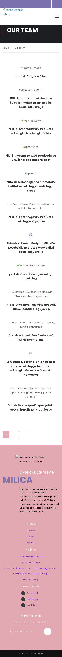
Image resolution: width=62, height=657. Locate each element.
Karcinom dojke (31, 562)
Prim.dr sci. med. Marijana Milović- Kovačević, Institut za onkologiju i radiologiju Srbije (31, 248)
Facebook (32, 593)
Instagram (33, 599)
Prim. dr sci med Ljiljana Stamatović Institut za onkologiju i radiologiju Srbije (31, 186)
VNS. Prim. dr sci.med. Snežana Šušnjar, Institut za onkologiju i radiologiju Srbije (31, 103)
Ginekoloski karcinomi (31, 556)
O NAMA (31, 530)
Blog (31, 536)
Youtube (31, 605)
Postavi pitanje (31, 579)
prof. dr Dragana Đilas (31, 76)
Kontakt (31, 542)
